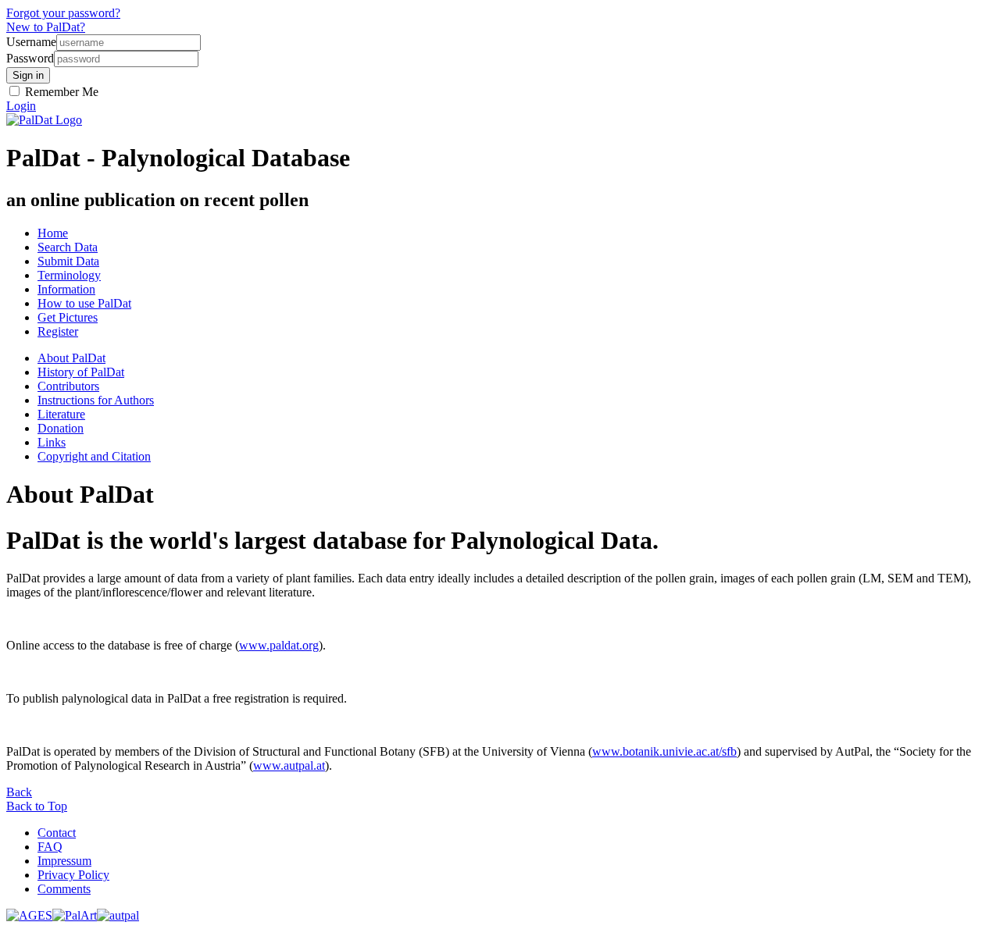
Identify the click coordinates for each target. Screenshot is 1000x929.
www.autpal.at (289, 765)
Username (31, 41)
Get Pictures (68, 317)
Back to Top (36, 806)
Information (66, 289)
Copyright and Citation (94, 456)
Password (30, 58)
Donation (61, 428)
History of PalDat (81, 372)
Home (53, 233)
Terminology (69, 275)
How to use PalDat (84, 303)
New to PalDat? (45, 27)
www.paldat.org (279, 645)
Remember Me (60, 91)
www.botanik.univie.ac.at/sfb (664, 751)
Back (19, 792)
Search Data (68, 247)
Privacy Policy (73, 874)
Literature (61, 414)
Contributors (68, 386)
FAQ (50, 846)
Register (58, 331)
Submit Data (68, 261)
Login (21, 105)
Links (52, 442)
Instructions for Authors (96, 400)
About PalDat (71, 358)
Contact (57, 832)
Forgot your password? (63, 13)
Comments (64, 888)
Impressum (64, 860)
